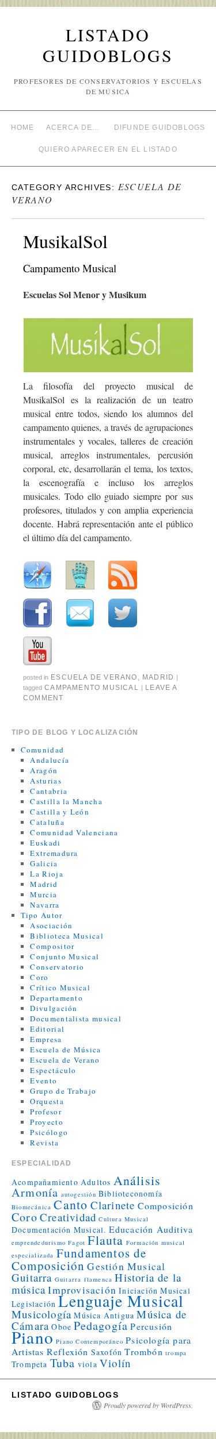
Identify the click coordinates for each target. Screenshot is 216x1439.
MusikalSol (65, 241)
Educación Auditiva (151, 1229)
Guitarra (32, 1277)
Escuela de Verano (94, 677)
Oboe (61, 1326)
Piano (33, 1337)
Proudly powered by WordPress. (148, 1405)
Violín (115, 1363)
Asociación (51, 925)
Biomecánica (31, 1207)
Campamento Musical (91, 688)
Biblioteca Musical (66, 936)
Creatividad (68, 1217)
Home (23, 128)
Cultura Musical (123, 1219)
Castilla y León (59, 812)
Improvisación (82, 1290)
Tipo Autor (42, 915)
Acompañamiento (45, 1181)
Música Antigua (104, 1315)
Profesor (45, 1111)
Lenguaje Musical (121, 1300)
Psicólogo (49, 1132)
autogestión (78, 1194)
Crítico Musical (60, 987)
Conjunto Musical (64, 956)
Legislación (34, 1303)
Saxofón (106, 1352)
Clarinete (112, 1205)
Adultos (96, 1181)
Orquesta (46, 1101)
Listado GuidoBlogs (108, 45)
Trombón (143, 1351)
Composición (166, 1205)
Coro (39, 977)
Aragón (44, 770)
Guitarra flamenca (83, 1279)
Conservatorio (57, 967)
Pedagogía (101, 1325)
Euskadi (45, 843)
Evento (43, 1080)
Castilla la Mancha (66, 801)
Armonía (35, 1192)
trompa (176, 1353)
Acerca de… (73, 128)
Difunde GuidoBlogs (160, 128)
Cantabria (48, 791)
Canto (71, 1204)
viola (87, 1364)
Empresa (46, 1039)
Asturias (45, 781)
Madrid (158, 677)
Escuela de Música (65, 1049)
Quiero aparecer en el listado (108, 149)
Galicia (44, 863)
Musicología (41, 1314)
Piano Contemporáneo (89, 1341)
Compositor (52, 946)
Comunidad (43, 749)
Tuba (62, 1363)
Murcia (43, 894)
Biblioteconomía (130, 1193)
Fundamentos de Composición (79, 1259)
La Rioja (46, 874)
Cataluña (47, 822)
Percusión (151, 1326)
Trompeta (30, 1364)
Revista (44, 1142)
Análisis (137, 1180)
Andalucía (49, 760)
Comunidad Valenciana (74, 832)
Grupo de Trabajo (63, 1091)
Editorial (47, 1029)
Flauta (105, 1240)
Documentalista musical (76, 1018)
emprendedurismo (39, 1243)
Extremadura (54, 853)
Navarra (44, 905)
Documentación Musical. (59, 1229)
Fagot (76, 1243)
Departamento (56, 998)
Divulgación (53, 1008)
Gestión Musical (126, 1266)
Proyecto (46, 1122)
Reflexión (68, 1351)
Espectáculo (53, 1070)
